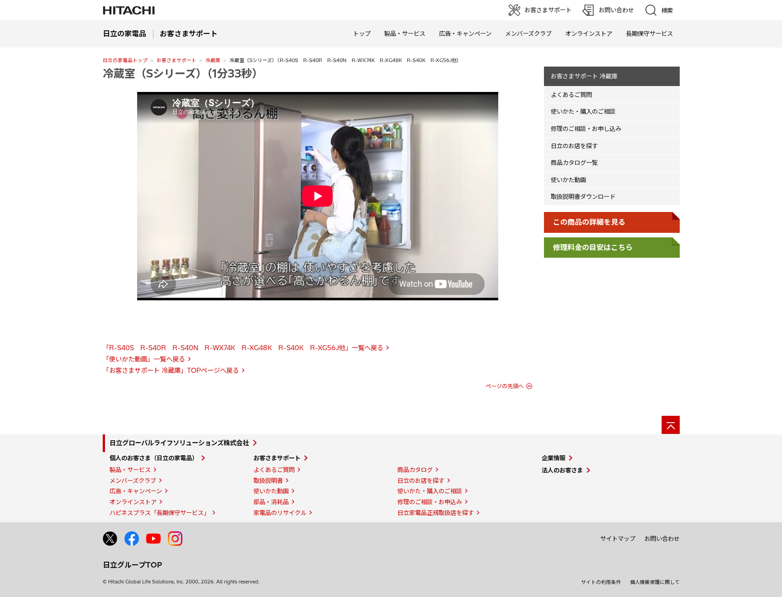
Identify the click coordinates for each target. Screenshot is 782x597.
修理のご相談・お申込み (429, 502)
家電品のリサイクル (279, 512)
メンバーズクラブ (528, 33)
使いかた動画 (568, 179)
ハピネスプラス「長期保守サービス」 (160, 512)
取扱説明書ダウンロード (583, 196)
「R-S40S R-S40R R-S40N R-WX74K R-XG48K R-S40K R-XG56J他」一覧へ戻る (243, 348)
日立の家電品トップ (125, 60)
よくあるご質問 (571, 94)
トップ (362, 33)
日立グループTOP (132, 564)
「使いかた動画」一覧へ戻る (144, 359)
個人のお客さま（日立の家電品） (154, 458)
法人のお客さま (562, 470)
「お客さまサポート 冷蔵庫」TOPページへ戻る (171, 370)
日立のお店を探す (574, 145)
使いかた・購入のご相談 (583, 111)
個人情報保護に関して (655, 582)
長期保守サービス (649, 33)
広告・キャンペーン (136, 491)
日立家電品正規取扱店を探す (435, 512)
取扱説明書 (268, 480)
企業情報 (553, 458)
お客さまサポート (176, 60)
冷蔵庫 (212, 60)
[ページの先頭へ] (671, 425)
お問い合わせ (662, 538)
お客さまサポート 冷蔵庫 (584, 76)
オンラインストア (588, 33)
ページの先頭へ (505, 386)
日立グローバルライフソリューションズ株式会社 (179, 443)
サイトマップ (617, 538)
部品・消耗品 (271, 502)
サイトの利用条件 (601, 582)
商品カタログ (415, 469)
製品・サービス (130, 469)
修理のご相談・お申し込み (586, 128)
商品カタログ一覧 (574, 162)
